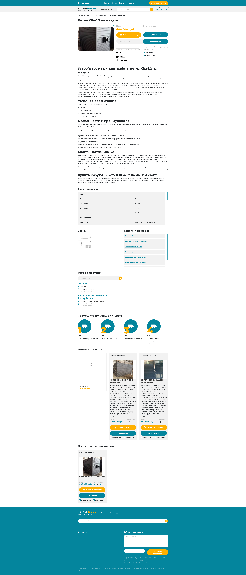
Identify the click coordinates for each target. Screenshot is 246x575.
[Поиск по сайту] (151, 9)
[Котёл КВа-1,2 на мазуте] (84, 241)
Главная (80, 15)
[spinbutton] (147, 29)
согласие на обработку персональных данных (141, 559)
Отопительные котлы (99, 15)
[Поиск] (120, 278)
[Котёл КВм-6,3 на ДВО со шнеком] (153, 369)
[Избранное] (162, 9)
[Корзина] (166, 9)
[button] (150, 29)
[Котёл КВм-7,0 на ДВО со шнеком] (123, 369)
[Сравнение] (157, 9)
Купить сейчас (155, 35)
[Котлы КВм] (92, 364)
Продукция (87, 15)
